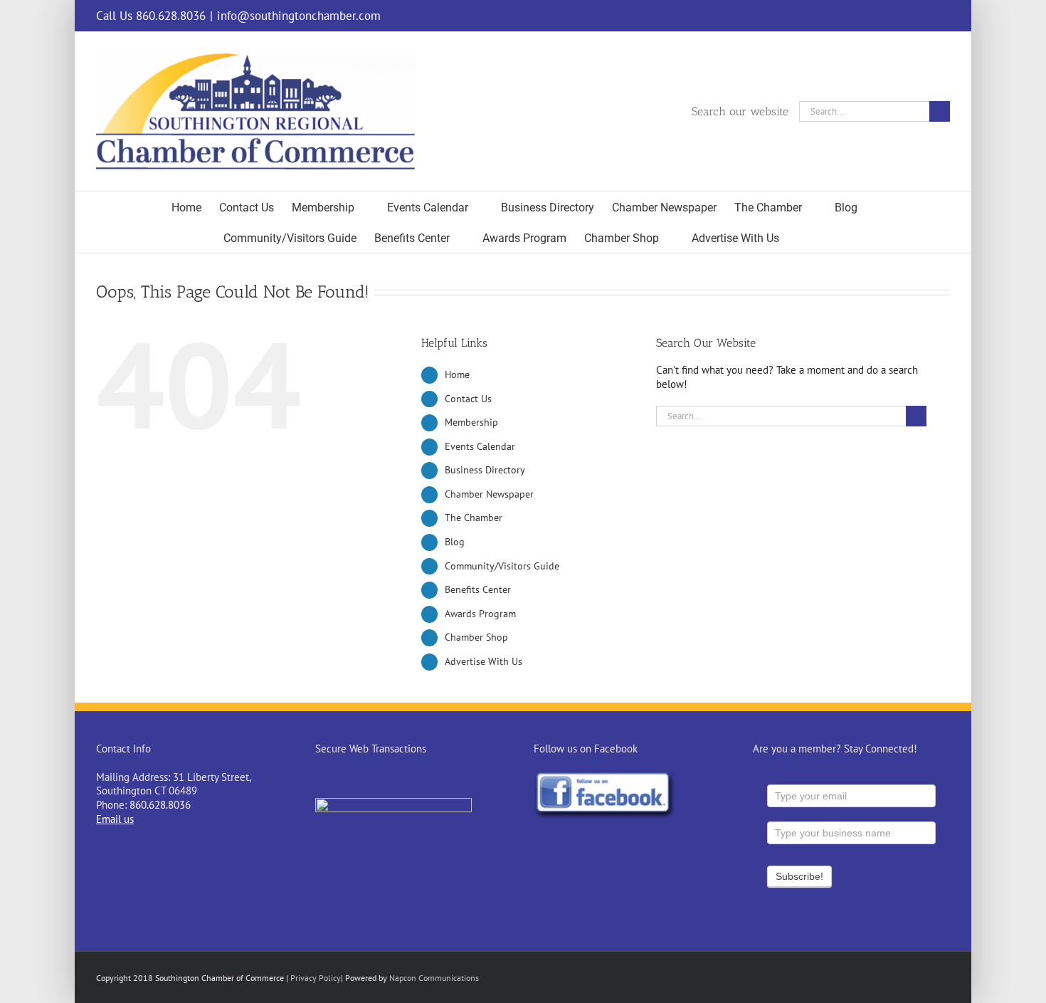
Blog (455, 541)
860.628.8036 (160, 805)
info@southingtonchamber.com (299, 15)
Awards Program (480, 613)
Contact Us (468, 398)
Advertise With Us (483, 661)
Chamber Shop (476, 637)
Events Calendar (480, 446)
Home (457, 374)
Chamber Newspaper (489, 494)
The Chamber (473, 517)
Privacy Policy (315, 977)
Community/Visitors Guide (502, 566)
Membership (471, 422)
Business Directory (485, 469)
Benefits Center (478, 589)
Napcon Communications (434, 977)
